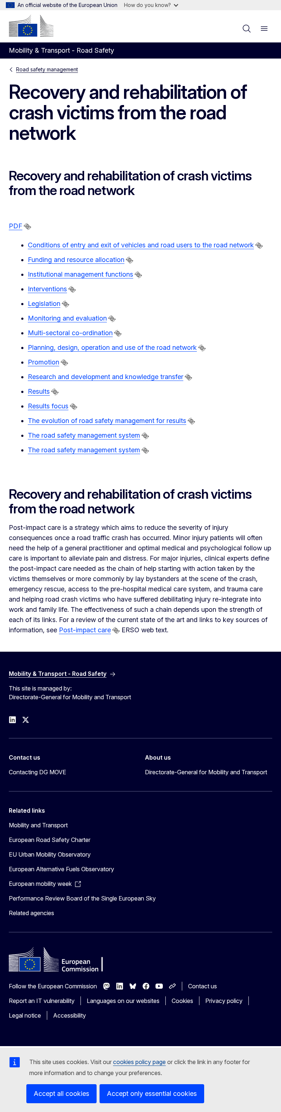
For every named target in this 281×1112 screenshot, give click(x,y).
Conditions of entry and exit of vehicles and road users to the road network (141, 245)
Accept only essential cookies (152, 1093)
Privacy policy (224, 1000)
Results (39, 391)
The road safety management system (84, 435)
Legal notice (25, 1015)
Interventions (47, 289)
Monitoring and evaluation (67, 318)
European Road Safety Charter (49, 839)
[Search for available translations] (27, 226)
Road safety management (47, 69)
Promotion (43, 362)
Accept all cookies (61, 1093)
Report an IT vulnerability (42, 1000)
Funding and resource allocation (76, 259)
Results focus (48, 406)
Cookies (182, 1000)
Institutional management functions (80, 274)
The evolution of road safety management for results (107, 420)
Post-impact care (85, 630)
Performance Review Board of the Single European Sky (82, 898)
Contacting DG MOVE (37, 772)
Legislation (44, 303)
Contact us (202, 986)
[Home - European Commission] (31, 26)
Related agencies (31, 913)
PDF (15, 226)
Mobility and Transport (38, 825)
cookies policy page (139, 1062)
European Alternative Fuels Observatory (61, 869)
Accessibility (69, 1015)
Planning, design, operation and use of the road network (112, 347)
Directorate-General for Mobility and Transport (206, 772)
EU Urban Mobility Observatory (50, 854)
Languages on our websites (123, 1000)
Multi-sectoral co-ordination (70, 333)
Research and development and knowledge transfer (105, 377)
